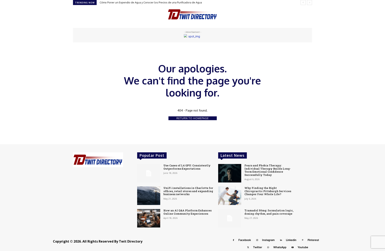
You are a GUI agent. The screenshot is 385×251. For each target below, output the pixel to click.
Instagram (268, 240)
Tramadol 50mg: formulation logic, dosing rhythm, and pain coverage (268, 212)
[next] (309, 2)
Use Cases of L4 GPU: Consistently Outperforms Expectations (187, 167)
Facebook (244, 240)
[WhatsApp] (268, 247)
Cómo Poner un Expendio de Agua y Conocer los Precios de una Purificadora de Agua (151, 2)
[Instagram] (257, 240)
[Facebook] (233, 240)
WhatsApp (279, 247)
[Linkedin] (281, 240)
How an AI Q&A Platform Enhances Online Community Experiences (187, 212)
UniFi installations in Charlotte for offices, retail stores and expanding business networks (188, 191)
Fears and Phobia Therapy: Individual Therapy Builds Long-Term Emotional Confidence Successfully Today (267, 170)
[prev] (303, 2)
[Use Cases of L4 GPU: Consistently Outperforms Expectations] (148, 173)
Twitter (257, 247)
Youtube (303, 247)
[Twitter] (248, 247)
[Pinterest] (302, 240)
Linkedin (291, 240)
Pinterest (313, 240)
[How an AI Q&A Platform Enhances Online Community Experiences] (148, 218)
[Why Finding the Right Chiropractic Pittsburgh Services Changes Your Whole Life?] (229, 195)
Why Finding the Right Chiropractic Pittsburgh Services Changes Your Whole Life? (267, 191)
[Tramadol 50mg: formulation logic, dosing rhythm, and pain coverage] (229, 218)
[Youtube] (292, 247)
